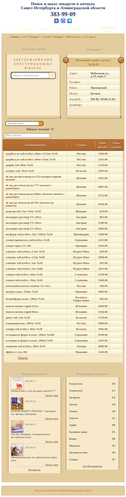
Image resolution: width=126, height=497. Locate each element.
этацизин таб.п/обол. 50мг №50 (25, 346)
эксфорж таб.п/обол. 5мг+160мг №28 (29, 234)
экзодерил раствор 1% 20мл (23, 222)
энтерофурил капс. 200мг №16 (25, 299)
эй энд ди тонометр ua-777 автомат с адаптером (29, 187)
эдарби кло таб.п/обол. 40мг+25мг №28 (30, 159)
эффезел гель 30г (16, 352)
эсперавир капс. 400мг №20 (23, 323)
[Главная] (13, 36)
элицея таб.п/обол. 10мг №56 (24, 280)
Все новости (34, 470)
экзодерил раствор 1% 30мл (23, 228)
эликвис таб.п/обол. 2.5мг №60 (25, 257)
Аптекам (43, 28)
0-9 (33, 68)
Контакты (74, 28)
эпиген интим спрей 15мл (22, 306)
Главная (8, 28)
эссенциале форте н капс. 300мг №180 (30, 334)
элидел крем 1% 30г (18, 245)
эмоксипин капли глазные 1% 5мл (28, 286)
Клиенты (58, 28)
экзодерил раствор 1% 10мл (23, 217)
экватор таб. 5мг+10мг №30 (23, 211)
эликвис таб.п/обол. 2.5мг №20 (25, 251)
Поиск (33, 110)
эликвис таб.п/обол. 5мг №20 (24, 263)
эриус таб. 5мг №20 (18, 317)
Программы (26, 28)
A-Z (38, 68)
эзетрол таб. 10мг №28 (20, 170)
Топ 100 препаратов (92, 466)
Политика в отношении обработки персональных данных (63, 490)
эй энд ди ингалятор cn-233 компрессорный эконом (33, 178)
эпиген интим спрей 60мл (22, 311)
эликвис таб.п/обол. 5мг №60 (24, 268)
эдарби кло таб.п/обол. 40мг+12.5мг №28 (32, 153)
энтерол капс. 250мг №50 (22, 291)
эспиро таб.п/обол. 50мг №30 (24, 329)
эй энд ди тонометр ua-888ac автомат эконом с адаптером (35, 196)
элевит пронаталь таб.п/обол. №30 (28, 240)
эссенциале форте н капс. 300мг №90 (29, 340)
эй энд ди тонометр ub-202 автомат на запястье (30, 204)
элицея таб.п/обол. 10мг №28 (24, 274)
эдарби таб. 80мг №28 (19, 165)
